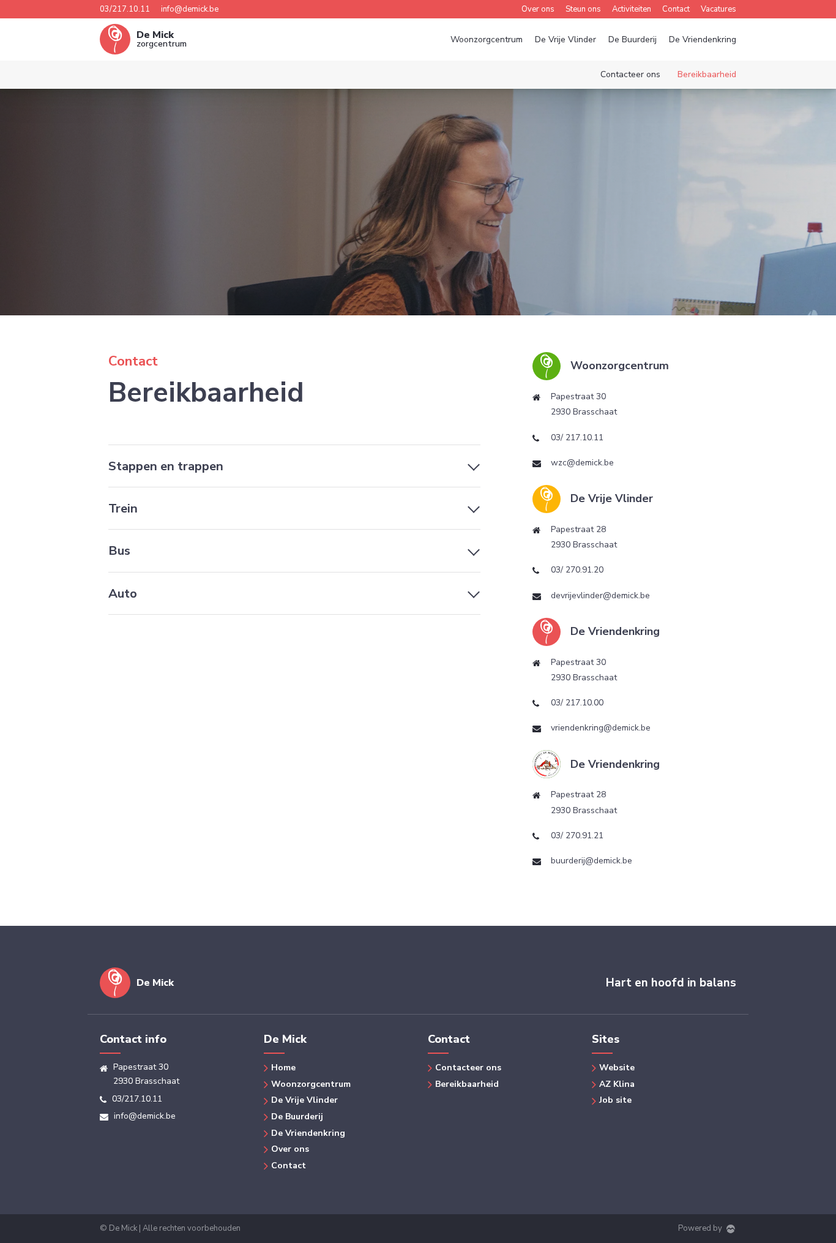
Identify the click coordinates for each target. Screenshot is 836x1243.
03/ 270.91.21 (577, 835)
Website (617, 1067)
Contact (676, 9)
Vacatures (718, 9)
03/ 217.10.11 (577, 437)
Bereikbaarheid (706, 74)
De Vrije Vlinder (565, 39)
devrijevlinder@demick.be (600, 595)
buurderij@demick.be (591, 860)
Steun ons (583, 9)
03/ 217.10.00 (577, 702)
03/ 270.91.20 (577, 570)
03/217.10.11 (125, 9)
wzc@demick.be (582, 462)
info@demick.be (189, 9)
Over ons (537, 9)
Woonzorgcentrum (486, 39)
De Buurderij (632, 39)
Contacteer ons (630, 74)
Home (283, 1067)
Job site (615, 1100)
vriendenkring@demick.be (601, 728)
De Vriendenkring (702, 39)
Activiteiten (631, 9)
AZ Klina (617, 1084)
